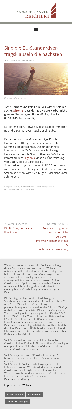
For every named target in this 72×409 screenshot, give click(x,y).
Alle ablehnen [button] (34, 394)
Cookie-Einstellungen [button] (17, 401)
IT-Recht (38, 186)
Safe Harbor (29, 189)
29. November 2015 (12, 60)
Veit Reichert (30, 60)
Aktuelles (15, 186)
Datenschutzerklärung (16, 379)
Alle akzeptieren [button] (15, 394)
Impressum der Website (18, 385)
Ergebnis (29, 158)
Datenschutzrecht (27, 186)
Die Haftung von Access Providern (19, 228)
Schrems (17, 110)
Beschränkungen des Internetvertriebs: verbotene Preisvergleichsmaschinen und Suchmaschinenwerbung (52, 236)
